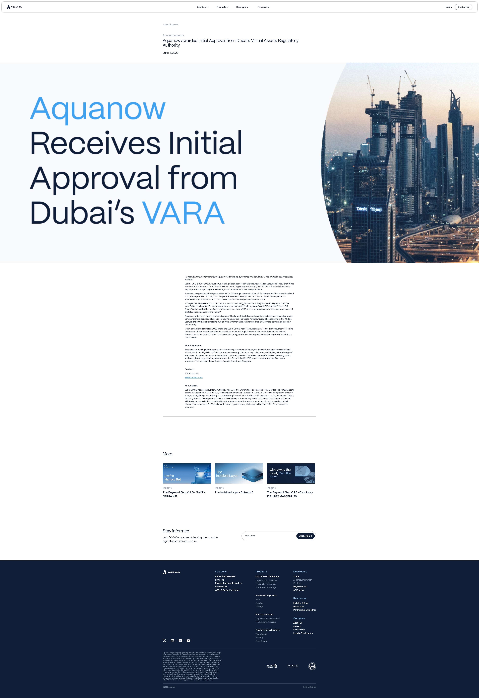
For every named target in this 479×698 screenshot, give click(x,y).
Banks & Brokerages (225, 576)
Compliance (261, 634)
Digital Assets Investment (268, 619)
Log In (449, 7)
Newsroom (298, 606)
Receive (259, 603)
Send (258, 600)
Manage (259, 606)
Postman (297, 583)
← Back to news (170, 24)
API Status (298, 590)
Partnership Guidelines (304, 610)
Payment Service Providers (228, 583)
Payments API (300, 587)
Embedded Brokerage (266, 587)
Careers (297, 626)
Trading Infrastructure (266, 584)
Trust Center (261, 641)
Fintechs (219, 580)
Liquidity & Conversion (266, 581)
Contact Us (463, 7)
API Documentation (302, 580)
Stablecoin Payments (266, 595)
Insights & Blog (300, 603)
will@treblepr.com (194, 377)
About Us (297, 623)
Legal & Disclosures (303, 633)
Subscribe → (305, 535)
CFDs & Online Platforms (227, 590)
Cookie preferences (309, 687)
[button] (203, 7)
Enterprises (221, 587)
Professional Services (266, 622)
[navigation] (14, 7)
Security (259, 638)
